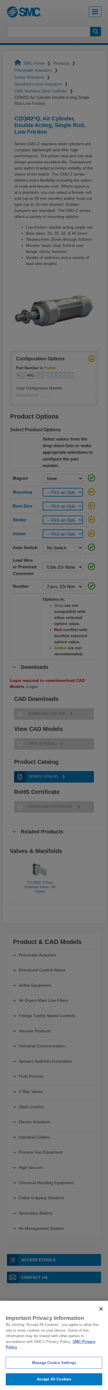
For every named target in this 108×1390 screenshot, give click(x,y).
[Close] (101, 1309)
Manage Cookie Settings (54, 1363)
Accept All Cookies (54, 1379)
